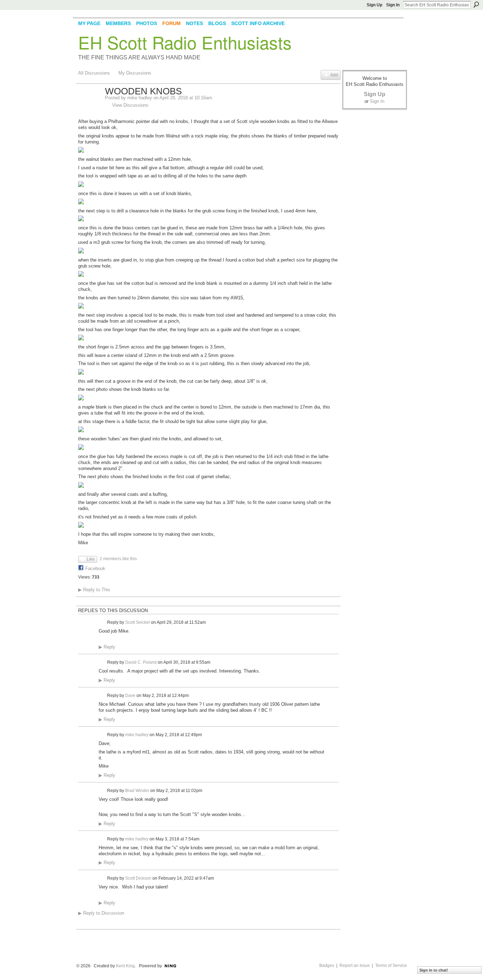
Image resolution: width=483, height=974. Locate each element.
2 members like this (118, 558)
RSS (82, 924)
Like (91, 559)
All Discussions (94, 73)
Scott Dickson (138, 878)
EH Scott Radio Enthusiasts (185, 42)
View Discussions (130, 105)
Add (334, 74)
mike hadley (139, 97)
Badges (326, 965)
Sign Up (374, 4)
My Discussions (134, 73)
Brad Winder (137, 790)
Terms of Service (391, 965)
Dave (130, 695)
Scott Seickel (137, 622)
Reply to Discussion (101, 913)
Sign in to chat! (433, 970)
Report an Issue (354, 965)
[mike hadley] (89, 106)
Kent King (125, 965)
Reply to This (94, 589)
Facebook (95, 568)
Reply (107, 647)
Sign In (393, 4)
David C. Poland (141, 662)
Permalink (102, 622)
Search (476, 4)
